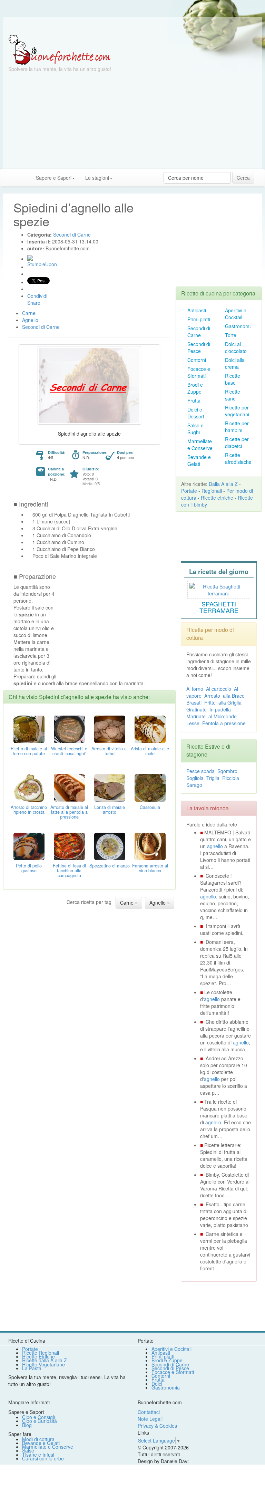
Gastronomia (239, 326)
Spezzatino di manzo (109, 866)
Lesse (192, 723)
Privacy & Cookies (157, 1425)
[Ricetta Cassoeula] (150, 787)
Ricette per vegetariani (237, 411)
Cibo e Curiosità (39, 1420)
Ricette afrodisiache (238, 458)
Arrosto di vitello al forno (109, 751)
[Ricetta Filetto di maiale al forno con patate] (29, 728)
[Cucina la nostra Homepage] (8, 177)
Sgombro (227, 771)
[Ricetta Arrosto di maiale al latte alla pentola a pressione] (69, 787)
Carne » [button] (129, 902)
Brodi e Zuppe (195, 388)
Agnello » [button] (159, 902)
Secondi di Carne (198, 332)
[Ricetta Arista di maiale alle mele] (150, 728)
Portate (189, 490)
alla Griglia (230, 702)
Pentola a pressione (224, 723)
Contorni (196, 359)
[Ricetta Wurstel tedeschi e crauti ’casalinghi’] (69, 728)
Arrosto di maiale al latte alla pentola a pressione (69, 812)
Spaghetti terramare (218, 607)
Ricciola (230, 777)
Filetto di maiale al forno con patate (29, 751)
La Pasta (31, 1368)
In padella (220, 709)
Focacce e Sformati (198, 372)
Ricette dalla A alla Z (44, 1360)
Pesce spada (200, 771)
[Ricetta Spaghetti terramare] (218, 588)
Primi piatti (198, 319)
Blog (27, 1425)
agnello (215, 846)
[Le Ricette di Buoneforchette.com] (59, 49)
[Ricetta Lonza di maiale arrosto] (109, 787)
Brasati (194, 702)
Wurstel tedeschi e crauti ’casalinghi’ (69, 751)
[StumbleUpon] (30, 258)
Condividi (37, 295)
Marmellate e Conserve (200, 444)
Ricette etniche (217, 497)
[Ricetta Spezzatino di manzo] (109, 845)
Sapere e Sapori (53, 177)
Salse (28, 1450)
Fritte (210, 702)
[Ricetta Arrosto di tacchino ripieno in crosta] (29, 787)
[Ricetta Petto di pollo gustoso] (29, 845)
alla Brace (234, 695)
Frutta (193, 400)
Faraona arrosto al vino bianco (150, 868)
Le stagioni (97, 177)
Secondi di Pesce (198, 347)
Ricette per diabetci (237, 442)
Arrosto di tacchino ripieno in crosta (29, 809)
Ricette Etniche (38, 1356)
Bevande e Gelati (199, 460)
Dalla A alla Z (223, 483)
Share (33, 302)
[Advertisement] (132, 120)
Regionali (212, 490)
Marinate (196, 716)
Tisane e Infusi (38, 1454)
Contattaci (149, 1411)
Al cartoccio (218, 688)
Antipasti (196, 310)
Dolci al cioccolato (236, 347)
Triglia (212, 777)
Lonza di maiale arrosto (109, 809)
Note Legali (150, 1418)
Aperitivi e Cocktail (235, 314)
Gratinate (196, 709)
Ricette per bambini (237, 427)
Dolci (156, 1383)
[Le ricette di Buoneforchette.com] (132, 25)
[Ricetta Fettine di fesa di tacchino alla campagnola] (69, 845)
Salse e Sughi (195, 429)
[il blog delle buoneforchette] (123, 174)
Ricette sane (232, 395)
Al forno (194, 688)
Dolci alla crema (235, 363)
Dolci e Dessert (195, 413)
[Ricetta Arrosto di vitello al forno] (109, 728)
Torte (230, 335)
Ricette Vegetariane (43, 1364)
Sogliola (195, 777)
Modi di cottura (38, 1439)
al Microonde (222, 716)
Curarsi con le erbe (43, 1458)
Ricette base (232, 379)
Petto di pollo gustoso (29, 868)
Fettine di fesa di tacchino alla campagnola (69, 870)
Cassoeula (150, 807)
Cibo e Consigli (38, 1417)
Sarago (194, 784)
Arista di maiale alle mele (150, 751)
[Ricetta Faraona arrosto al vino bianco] (150, 845)
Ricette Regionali (40, 1352)
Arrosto (212, 695)
